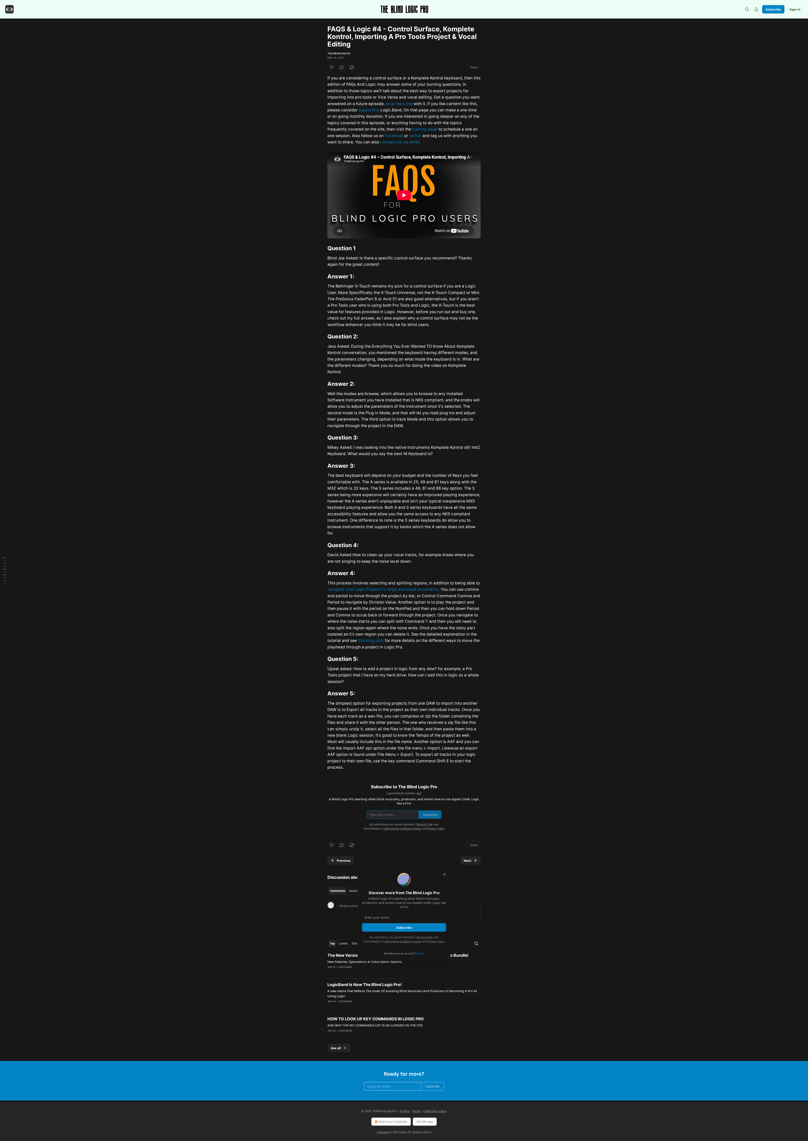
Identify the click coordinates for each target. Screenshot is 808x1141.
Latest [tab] (343, 943)
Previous (343, 860)
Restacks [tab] (355, 891)
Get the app (424, 1122)
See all (336, 1048)
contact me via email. (400, 142)
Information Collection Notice (402, 941)
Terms (416, 1111)
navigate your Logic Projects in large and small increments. (383, 589)
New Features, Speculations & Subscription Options (364, 961)
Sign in (794, 9)
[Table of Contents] (5, 570)
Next (467, 860)
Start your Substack (393, 1122)
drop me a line (399, 103)
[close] (444, 874)
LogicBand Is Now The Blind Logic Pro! (364, 984)
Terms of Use (424, 937)
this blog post (371, 640)
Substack (383, 1132)
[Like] (331, 67)
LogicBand (345, 967)
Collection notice (435, 1111)
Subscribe (773, 9)
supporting (369, 110)
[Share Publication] (756, 9)
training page (424, 129)
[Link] (321, 248)
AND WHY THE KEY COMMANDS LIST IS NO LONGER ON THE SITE (375, 1025)
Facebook (394, 135)
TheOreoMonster (338, 53)
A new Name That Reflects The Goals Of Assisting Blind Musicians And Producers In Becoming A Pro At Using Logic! (402, 993)
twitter (415, 135)
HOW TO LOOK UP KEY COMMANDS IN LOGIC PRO (375, 1019)
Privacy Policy (435, 941)
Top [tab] (332, 943)
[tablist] (345, 891)
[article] (404, 964)
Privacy (404, 1111)
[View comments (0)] (342, 67)
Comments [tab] (337, 891)
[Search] (747, 9)
